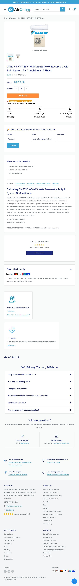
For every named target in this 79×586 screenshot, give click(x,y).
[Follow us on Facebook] (5, 571)
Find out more (11, 311)
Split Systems (47, 537)
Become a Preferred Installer (52, 514)
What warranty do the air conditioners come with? (28, 396)
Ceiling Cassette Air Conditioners (54, 546)
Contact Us (7, 553)
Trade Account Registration (52, 511)
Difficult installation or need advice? (18, 315)
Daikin (9, 75)
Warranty (7, 550)
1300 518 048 (24, 443)
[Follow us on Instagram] (9, 571)
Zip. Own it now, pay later (12, 537)
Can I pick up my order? (17, 389)
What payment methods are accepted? (23, 410)
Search (6, 556)
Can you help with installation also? (22, 374)
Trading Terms (48, 520)
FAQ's (5, 546)
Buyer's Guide (8, 534)
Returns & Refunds (49, 517)
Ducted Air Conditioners (51, 534)
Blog (44, 505)
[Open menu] (5, 9)
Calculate (13, 145)
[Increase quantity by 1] (27, 89)
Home (5, 18)
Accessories (47, 556)
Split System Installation (51, 489)
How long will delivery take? (19, 381)
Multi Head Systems (49, 540)
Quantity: (10, 89)
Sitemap (43, 577)
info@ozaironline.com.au (61, 443)
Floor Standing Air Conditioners (53, 550)
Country (9, 134)
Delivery (45, 508)
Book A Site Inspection (50, 499)
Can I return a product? (17, 403)
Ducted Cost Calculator (50, 492)
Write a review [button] (39, 253)
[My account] (70, 9)
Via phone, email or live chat (17, 474)
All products (12, 18)
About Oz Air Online (53, 462)
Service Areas (8, 559)
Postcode (60, 134)
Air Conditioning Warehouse (52, 495)
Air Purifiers (47, 553)
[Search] (62, 9)
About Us (46, 502)
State (34, 134)
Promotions (8, 543)
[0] (73, 9)
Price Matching (9, 540)
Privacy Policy (47, 524)
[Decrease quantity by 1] (16, 89)
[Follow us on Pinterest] (12, 571)
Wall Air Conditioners (50, 543)
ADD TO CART (22, 96)
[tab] (10, 183)
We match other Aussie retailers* (58, 474)
